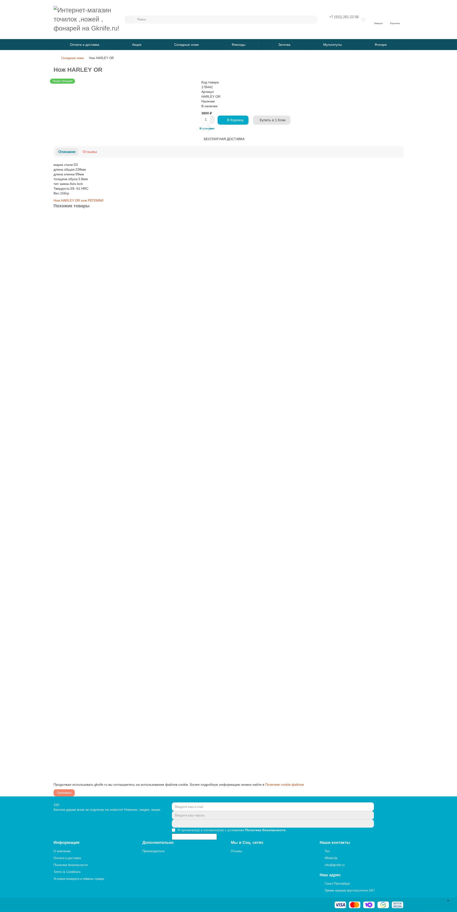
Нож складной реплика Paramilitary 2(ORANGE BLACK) (98, 601)
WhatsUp (331, 858)
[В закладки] (399, 219)
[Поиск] (312, 19)
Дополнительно (158, 842)
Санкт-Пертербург (337, 883)
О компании (62, 851)
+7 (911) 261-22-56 (344, 17)
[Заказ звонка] (453, 900)
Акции (136, 44)
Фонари (381, 44)
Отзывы (90, 152)
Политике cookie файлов (284, 784)
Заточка (284, 44)
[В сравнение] (399, 228)
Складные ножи (186, 44)
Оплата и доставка (84, 44)
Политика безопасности (71, 865)
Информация (66, 842)
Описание (66, 152)
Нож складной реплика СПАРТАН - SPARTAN (90, 265)
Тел (327, 851)
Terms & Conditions (67, 872)
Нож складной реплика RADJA (78, 489)
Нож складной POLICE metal (77, 713)
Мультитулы (332, 44)
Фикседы (238, 44)
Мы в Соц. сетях (247, 842)
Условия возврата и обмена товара (79, 879)
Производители (153, 851)
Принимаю (64, 793)
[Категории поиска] (129, 19)
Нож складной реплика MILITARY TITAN (86, 377)
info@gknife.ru (335, 865)
